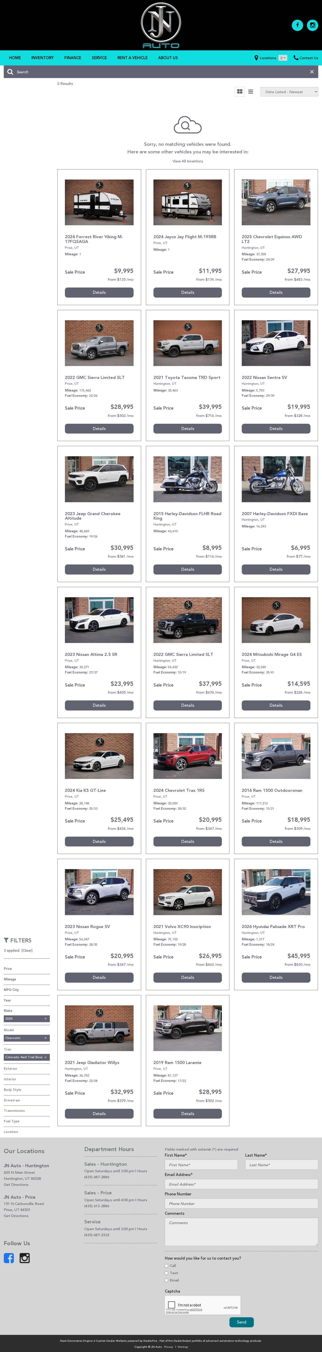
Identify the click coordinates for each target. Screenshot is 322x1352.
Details (99, 292)
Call (173, 1265)
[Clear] (27, 950)
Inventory (42, 58)
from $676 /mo (209, 692)
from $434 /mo (121, 828)
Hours (142, 1170)
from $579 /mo (121, 1100)
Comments (174, 1213)
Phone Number (178, 1194)
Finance (72, 58)
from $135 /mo (121, 279)
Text (174, 1272)
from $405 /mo (121, 692)
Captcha (172, 1291)
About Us (168, 58)
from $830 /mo (297, 964)
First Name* (176, 1155)
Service (99, 58)
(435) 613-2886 (96, 1205)
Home (15, 58)
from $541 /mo (121, 556)
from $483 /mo (297, 279)
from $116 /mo (209, 556)
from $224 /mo (297, 692)
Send (241, 1322)
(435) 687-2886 (96, 1177)
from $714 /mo (209, 415)
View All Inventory (188, 161)
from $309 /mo (297, 828)
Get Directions (16, 1184)
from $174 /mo (209, 279)
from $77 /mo (298, 556)
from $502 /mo (121, 415)
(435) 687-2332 (96, 1234)
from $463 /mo (209, 964)
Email (174, 1280)
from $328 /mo (297, 415)
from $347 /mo (209, 828)
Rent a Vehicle (132, 58)
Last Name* (256, 1155)
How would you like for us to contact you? (203, 1258)
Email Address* (179, 1174)
